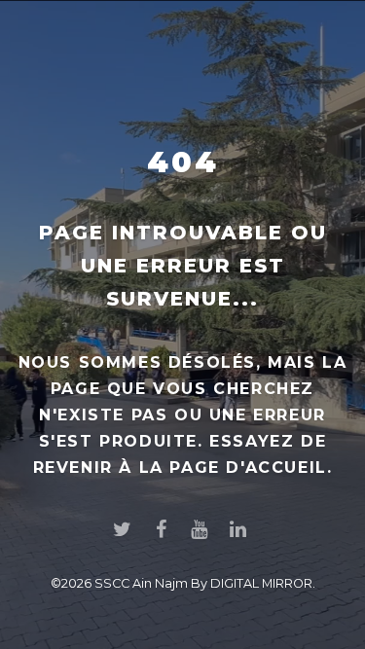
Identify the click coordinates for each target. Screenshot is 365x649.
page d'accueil (247, 467)
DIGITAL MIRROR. (262, 583)
